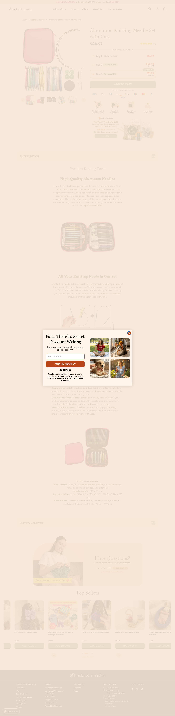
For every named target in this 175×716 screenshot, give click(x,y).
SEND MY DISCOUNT (65, 364)
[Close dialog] (129, 333)
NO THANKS (65, 370)
